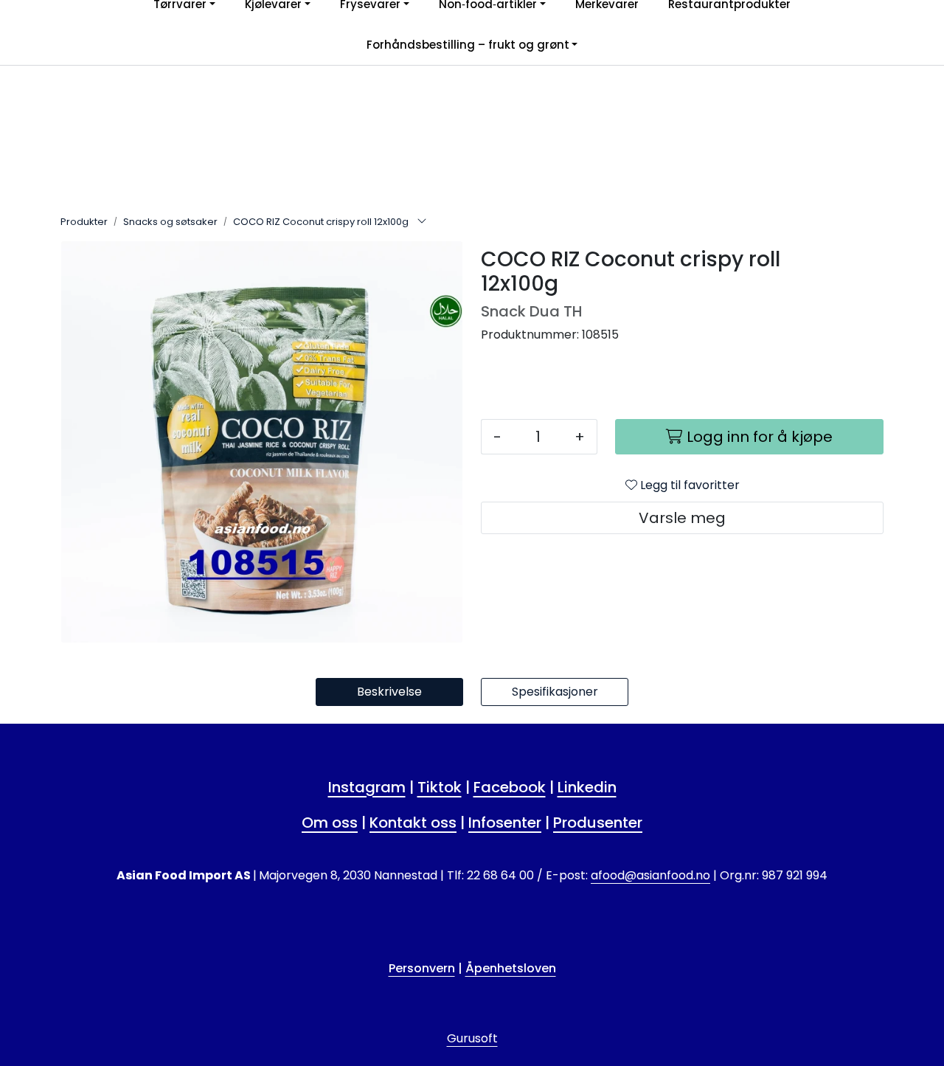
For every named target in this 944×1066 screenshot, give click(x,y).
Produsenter (597, 822)
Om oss (330, 822)
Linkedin (587, 787)
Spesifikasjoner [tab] (555, 691)
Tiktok (439, 787)
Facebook (509, 787)
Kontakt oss (413, 822)
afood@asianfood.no (650, 875)
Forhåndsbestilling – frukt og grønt (468, 44)
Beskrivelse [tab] (389, 691)
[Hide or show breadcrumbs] (422, 222)
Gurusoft (472, 1038)
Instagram (367, 787)
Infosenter (504, 822)
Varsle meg (682, 518)
